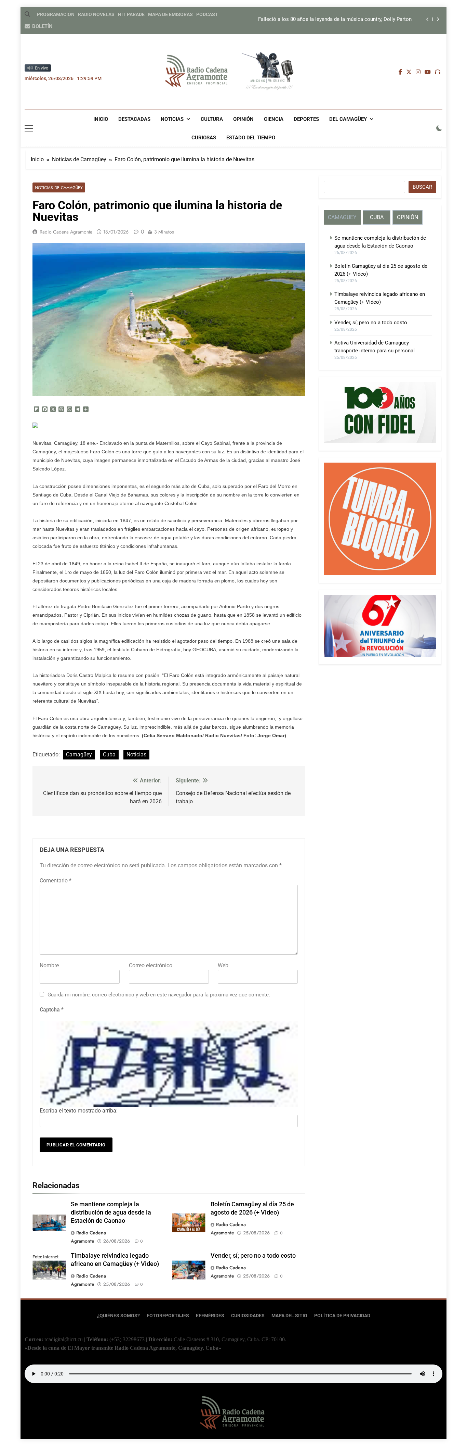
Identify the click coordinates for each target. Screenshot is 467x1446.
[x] (409, 72)
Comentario (55, 880)
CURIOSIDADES (248, 1316)
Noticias (172, 119)
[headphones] (437, 72)
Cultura (212, 119)
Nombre (49, 965)
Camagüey (79, 754)
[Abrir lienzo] (29, 128)
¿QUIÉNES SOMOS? (118, 1316)
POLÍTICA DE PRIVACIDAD (342, 1316)
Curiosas (203, 138)
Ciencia (273, 119)
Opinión (243, 119)
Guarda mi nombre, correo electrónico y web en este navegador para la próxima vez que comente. (159, 995)
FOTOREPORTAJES (168, 1316)
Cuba (109, 754)
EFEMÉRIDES (210, 1316)
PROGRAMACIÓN (56, 14)
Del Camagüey (348, 119)
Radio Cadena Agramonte (66, 231)
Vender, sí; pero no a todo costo (253, 1255)
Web (223, 965)
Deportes (306, 119)
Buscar (422, 187)
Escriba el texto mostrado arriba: (79, 1110)
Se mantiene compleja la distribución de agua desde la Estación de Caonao (111, 1212)
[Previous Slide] (427, 19)
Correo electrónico (150, 965)
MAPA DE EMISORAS (170, 14)
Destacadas (134, 119)
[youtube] (428, 72)
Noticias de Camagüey (59, 187)
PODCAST (207, 14)
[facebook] (400, 72)
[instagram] (418, 72)
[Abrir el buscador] (27, 14)
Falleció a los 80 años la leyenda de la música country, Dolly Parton (335, 19)
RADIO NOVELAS (96, 14)
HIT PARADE (131, 14)
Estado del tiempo (250, 138)
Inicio (100, 119)
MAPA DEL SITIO (289, 1316)
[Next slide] (437, 19)
